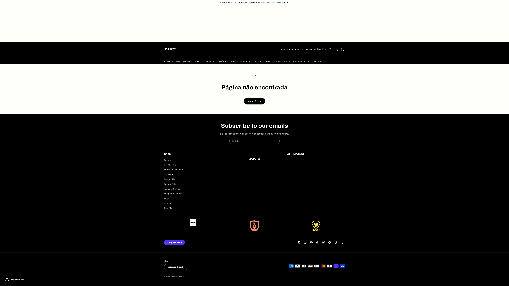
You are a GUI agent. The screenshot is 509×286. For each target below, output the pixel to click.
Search (167, 160)
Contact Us (169, 179)
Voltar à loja (254, 101)
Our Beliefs (169, 174)
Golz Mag (168, 208)
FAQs (166, 198)
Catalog (168, 203)
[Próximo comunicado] (344, 2)
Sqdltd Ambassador (173, 169)
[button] (168, 61)
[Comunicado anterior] (165, 2)
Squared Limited (177, 277)
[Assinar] (276, 141)
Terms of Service (172, 189)
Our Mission (170, 165)
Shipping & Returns (173, 194)
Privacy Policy (171, 184)
